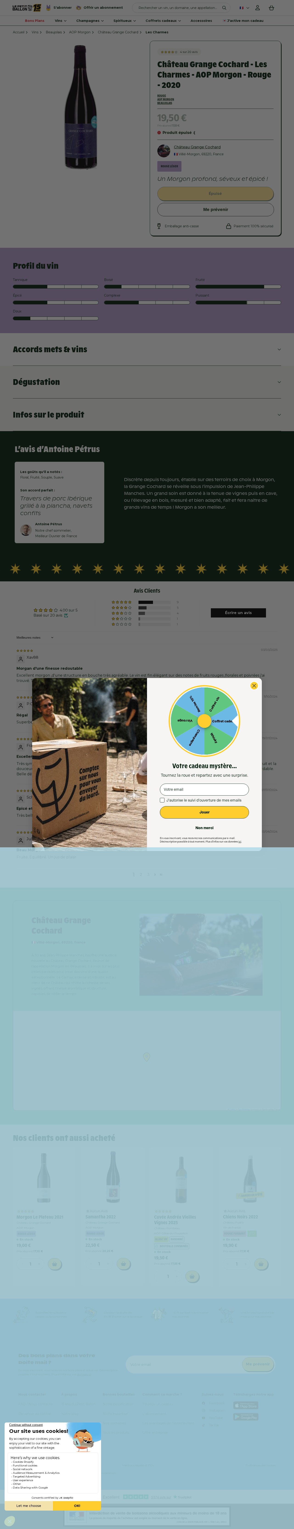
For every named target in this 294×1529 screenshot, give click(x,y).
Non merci (204, 828)
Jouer (204, 812)
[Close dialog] (254, 686)
